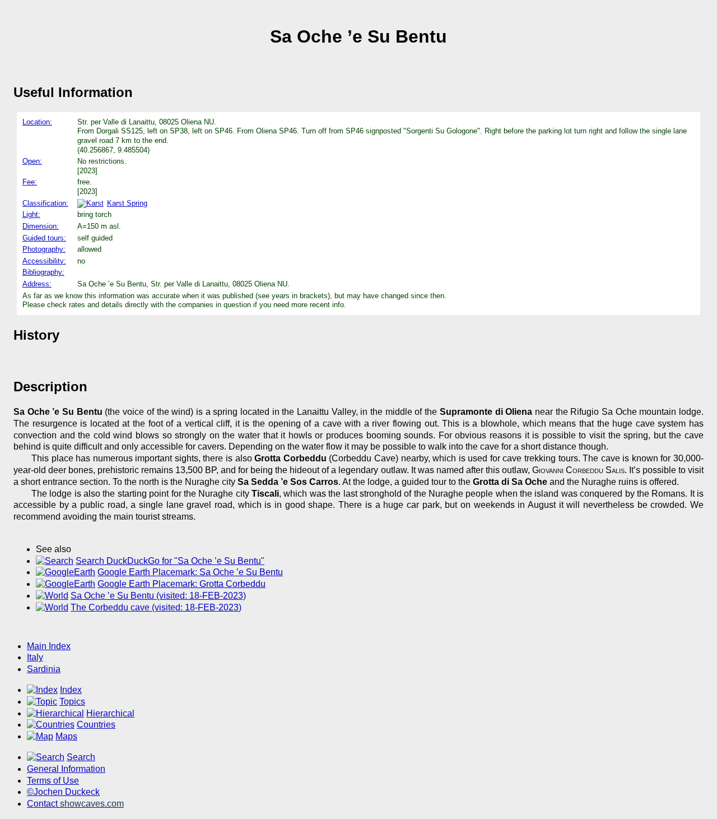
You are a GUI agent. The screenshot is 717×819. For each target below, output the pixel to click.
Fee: (29, 182)
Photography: (44, 249)
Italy (35, 657)
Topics (72, 701)
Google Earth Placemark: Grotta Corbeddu (181, 584)
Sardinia (43, 669)
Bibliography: (43, 272)
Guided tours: (44, 238)
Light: (31, 214)
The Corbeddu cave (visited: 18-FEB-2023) (156, 607)
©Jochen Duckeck (63, 792)
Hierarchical (110, 713)
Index (71, 690)
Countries (96, 724)
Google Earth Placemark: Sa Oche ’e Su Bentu (190, 572)
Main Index (49, 646)
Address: (37, 284)
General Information (66, 769)
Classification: (45, 203)
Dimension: (40, 226)
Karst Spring (127, 203)
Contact (75, 803)
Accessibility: (44, 261)
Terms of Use (53, 780)
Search (81, 757)
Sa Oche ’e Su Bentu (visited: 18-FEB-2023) (158, 595)
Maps (66, 736)
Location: (37, 122)
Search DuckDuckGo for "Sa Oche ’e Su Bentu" (170, 561)
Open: (32, 161)
